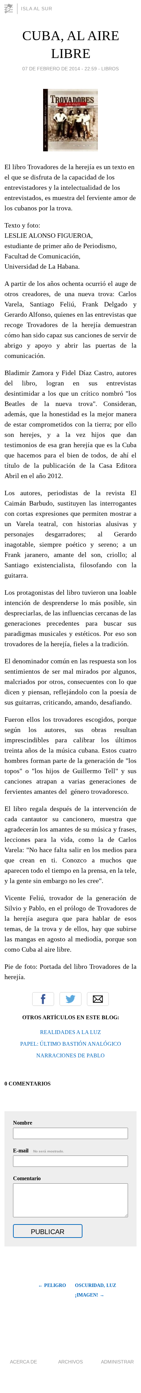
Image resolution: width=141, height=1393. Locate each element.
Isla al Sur (36, 8)
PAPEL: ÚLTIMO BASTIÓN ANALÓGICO (70, 1044)
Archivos (70, 1362)
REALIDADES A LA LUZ (70, 1032)
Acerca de (23, 1362)
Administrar (117, 1362)
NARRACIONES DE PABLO (70, 1055)
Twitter (70, 999)
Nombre (22, 1123)
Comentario (27, 1178)
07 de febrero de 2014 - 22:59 (59, 68)
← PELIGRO (52, 1285)
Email (98, 999)
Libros (110, 68)
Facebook (43, 999)
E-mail (38, 1150)
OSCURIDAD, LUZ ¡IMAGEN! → (95, 1290)
